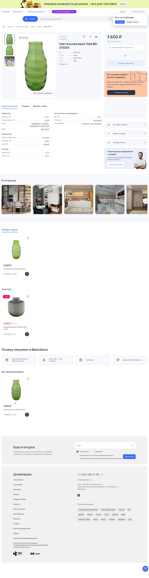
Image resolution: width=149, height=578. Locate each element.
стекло (46, 141)
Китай (47, 120)
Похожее (25, 38)
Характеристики (10, 106)
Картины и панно (84, 519)
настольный (97, 120)
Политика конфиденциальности (25, 538)
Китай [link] (75, 55)
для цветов (86, 123)
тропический (44, 126)
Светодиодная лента (108, 510)
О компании (6, 12)
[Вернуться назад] (4, 27)
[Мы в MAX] (78, 495)
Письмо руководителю (22, 528)
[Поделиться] (90, 36)
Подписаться (129, 457)
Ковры (95, 519)
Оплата (16, 494)
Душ (130, 519)
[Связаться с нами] (145, 569)
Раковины (121, 519)
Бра (129, 510)
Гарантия (16, 504)
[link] (63, 37)
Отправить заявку (121, 92)
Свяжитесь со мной (115, 165)
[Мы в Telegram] (95, 495)
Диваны (81, 514)
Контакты (16, 519)
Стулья (98, 514)
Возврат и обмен (19, 499)
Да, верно (120, 22)
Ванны (103, 519)
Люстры (121, 510)
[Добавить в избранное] (84, 36)
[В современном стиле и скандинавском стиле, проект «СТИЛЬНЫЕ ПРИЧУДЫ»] (47, 199)
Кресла (89, 514)
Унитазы (112, 519)
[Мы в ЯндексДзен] (91, 495)
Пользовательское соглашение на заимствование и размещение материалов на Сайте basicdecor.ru (30, 545)
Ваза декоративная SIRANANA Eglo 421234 (15, 328)
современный (36, 123)
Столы (106, 514)
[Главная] (12, 19)
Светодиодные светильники (88, 510)
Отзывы (25, 106)
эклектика (45, 123)
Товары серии (10, 229)
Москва (122, 12)
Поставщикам (18, 514)
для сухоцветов (96, 123)
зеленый (46, 144)
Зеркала (115, 514)
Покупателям (18, 480)
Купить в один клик (126, 63)
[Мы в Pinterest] (83, 495)
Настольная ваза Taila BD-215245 (14, 409)
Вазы (123, 514)
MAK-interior (77, 58)
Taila (74, 61)
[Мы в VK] (87, 495)
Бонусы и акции (19, 509)
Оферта (16, 533)
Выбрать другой (132, 22)
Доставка (17, 489)
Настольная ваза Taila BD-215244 (14, 269)
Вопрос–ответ (40, 106)
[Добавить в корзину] (27, 274)
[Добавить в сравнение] (96, 36)
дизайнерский (34, 126)
